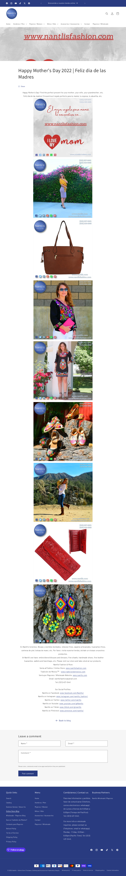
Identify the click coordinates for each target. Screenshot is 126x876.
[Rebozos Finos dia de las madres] (62, 218)
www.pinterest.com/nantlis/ (72, 710)
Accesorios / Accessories (44, 815)
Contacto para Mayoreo (14, 824)
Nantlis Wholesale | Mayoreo (102, 798)
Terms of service (88, 870)
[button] (20, 24)
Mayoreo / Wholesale (42, 824)
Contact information (113, 870)
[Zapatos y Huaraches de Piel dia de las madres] (63, 461)
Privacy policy (76, 870)
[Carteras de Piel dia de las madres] (63, 582)
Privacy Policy (11, 841)
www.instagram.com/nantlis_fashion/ (72, 696)
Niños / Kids (39, 811)
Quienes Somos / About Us (16, 807)
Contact (37, 820)
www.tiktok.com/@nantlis (70, 707)
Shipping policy (100, 870)
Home (37, 798)
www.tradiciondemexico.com (73, 671)
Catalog (9, 803)
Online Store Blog (12, 811)
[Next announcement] (85, 3)
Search (8, 798)
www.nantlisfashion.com (76, 668)
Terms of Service (12, 833)
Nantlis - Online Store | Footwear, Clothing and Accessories (29, 870)
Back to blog (65, 720)
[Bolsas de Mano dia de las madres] (63, 278)
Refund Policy (11, 828)
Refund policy (66, 870)
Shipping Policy (11, 837)
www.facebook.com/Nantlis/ (72, 693)
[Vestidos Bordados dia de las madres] (63, 400)
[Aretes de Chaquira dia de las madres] (63, 643)
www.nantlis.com (80, 675)
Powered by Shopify (54, 870)
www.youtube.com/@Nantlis (71, 703)
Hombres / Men (40, 803)
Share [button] (23, 86)
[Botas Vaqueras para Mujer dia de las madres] (63, 522)
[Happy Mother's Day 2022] (63, 157)
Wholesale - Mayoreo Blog (15, 815)
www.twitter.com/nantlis (71, 700)
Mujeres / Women (41, 807)
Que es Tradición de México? (16, 820)
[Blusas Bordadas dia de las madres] (63, 339)
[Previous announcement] (41, 3)
